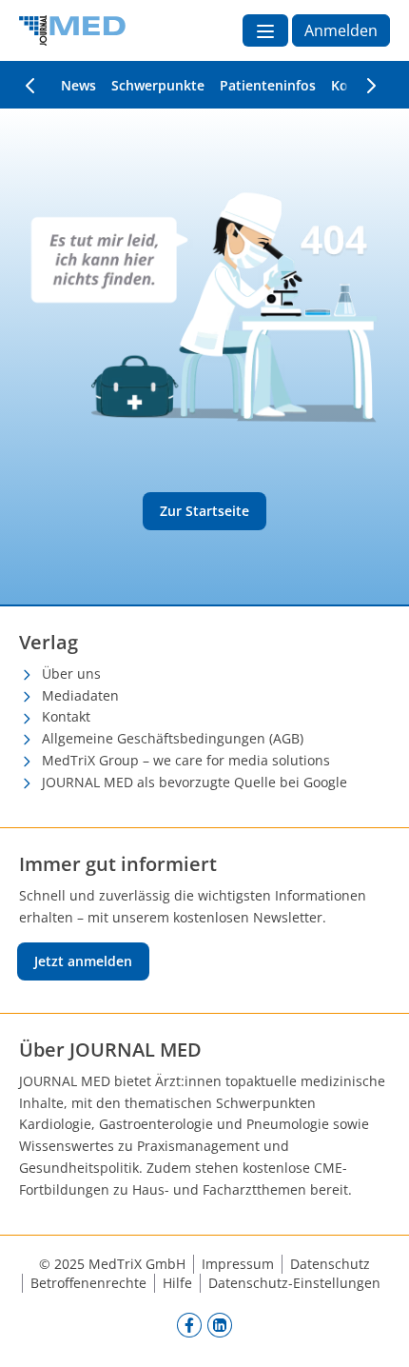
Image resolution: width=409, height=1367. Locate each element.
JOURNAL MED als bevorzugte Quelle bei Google (194, 782)
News (78, 85)
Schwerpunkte (157, 85)
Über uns (71, 673)
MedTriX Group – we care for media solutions (186, 760)
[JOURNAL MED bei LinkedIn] (219, 1324)
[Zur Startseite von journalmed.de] (72, 30)
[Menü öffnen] (265, 30)
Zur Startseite (204, 511)
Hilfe (177, 1283)
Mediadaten (80, 695)
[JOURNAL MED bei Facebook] (189, 1324)
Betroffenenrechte (88, 1283)
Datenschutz (330, 1264)
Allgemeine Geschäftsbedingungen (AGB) (172, 738)
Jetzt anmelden (83, 961)
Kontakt (66, 716)
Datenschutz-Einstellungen (294, 1283)
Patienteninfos (268, 85)
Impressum (238, 1264)
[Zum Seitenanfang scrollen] (375, 1333)
